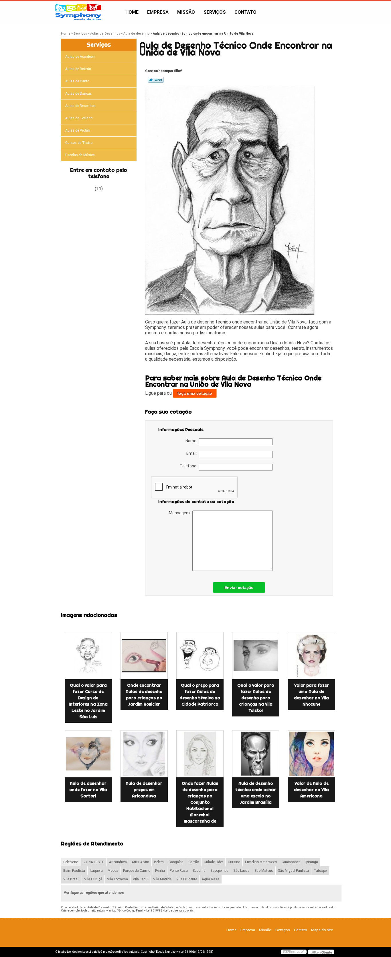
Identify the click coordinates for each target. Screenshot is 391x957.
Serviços (215, 12)
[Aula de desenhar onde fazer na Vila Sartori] (88, 753)
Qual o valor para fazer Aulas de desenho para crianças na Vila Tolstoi (255, 698)
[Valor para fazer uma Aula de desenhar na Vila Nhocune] (311, 655)
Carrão (193, 862)
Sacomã (199, 871)
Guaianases (291, 862)
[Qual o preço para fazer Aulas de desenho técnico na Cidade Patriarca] (200, 655)
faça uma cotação (194, 393)
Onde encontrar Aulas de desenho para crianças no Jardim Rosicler (144, 695)
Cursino (234, 862)
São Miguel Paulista (293, 871)
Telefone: (189, 466)
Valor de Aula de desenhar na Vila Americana (311, 790)
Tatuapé (320, 871)
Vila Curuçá (93, 879)
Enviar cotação (239, 587)
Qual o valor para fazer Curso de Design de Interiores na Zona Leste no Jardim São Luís (88, 701)
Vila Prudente (186, 879)
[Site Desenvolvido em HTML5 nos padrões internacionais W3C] (294, 952)
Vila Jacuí (140, 879)
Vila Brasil (71, 879)
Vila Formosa (117, 879)
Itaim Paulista (74, 871)
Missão (186, 12)
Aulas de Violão (77, 130)
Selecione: (71, 862)
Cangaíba (176, 862)
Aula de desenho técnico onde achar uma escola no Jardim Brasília (255, 793)
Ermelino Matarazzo (261, 862)
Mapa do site (322, 930)
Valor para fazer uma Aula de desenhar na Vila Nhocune (311, 695)
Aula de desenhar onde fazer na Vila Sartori (88, 790)
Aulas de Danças (78, 94)
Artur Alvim (140, 862)
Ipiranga (311, 862)
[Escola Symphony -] (88, 12)
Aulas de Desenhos (80, 106)
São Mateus (263, 871)
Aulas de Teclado (78, 118)
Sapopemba (219, 871)
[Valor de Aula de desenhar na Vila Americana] (311, 753)
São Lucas (241, 871)
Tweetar (156, 80)
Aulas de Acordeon (80, 57)
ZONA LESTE (94, 862)
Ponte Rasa (179, 871)
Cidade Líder (213, 862)
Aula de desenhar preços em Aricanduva (144, 790)
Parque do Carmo (136, 871)
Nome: (192, 440)
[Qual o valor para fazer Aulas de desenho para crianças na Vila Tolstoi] (255, 655)
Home (132, 12)
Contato (245, 12)
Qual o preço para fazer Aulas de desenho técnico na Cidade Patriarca (199, 695)
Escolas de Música (80, 155)
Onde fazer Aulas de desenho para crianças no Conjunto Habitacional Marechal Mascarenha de (200, 802)
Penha (160, 871)
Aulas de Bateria (78, 69)
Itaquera (96, 871)
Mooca (113, 871)
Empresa (158, 12)
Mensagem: (180, 513)
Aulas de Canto (77, 81)
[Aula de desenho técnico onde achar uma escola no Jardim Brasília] (255, 753)
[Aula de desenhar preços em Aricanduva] (144, 753)
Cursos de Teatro (78, 143)
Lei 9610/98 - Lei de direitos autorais (170, 910)
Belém (159, 862)
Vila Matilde (162, 879)
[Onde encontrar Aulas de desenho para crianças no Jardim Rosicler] (144, 655)
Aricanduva (118, 862)
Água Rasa (210, 879)
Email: (192, 453)
